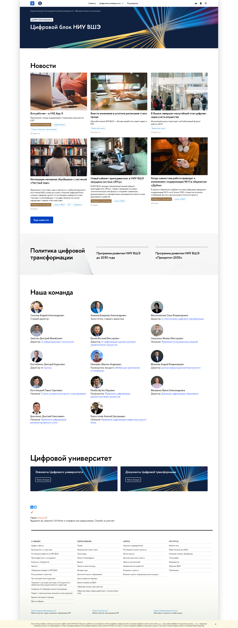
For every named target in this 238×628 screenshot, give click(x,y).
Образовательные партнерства (90, 586)
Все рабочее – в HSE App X (46, 113)
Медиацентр (174, 562)
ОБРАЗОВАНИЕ (84, 541)
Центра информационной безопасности (180, 367)
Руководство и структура (41, 549)
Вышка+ (80, 562)
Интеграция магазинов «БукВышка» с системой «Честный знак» (58, 181)
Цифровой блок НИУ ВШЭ (65, 27)
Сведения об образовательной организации (49, 589)
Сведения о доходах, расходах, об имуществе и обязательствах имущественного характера (50, 583)
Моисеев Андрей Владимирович (167, 364)
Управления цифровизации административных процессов (110, 395)
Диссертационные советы (134, 558)
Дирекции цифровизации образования (179, 393)
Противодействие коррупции (43, 578)
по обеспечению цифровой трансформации (182, 318)
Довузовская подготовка (87, 549)
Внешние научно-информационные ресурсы (140, 574)
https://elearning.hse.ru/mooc (166, 610)
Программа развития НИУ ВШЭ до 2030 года (118, 255)
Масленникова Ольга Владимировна (169, 315)
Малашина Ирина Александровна (168, 390)
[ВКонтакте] (31, 507)
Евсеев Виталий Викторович (105, 338)
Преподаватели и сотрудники (43, 558)
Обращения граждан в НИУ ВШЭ (44, 570)
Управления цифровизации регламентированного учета (48, 421)
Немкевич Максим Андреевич (106, 364)
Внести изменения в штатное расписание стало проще (119, 115)
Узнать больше (43, 479)
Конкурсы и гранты (131, 570)
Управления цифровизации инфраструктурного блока (118, 421)
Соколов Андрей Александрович (47, 315)
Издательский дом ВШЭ (178, 549)
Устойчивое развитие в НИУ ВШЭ (45, 554)
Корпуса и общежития (40, 562)
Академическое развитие (133, 566)
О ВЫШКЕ (36, 541)
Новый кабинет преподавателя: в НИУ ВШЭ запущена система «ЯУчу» (117, 180)
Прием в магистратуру (86, 566)
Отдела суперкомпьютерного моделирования (63, 393)
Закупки (34, 566)
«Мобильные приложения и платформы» (115, 369)
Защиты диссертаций (131, 562)
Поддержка (132, 3)
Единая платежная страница (42, 597)
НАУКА (126, 541)
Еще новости (41, 220)
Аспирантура (82, 570)
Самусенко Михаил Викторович (167, 338)
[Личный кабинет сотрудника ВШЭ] (201, 3)
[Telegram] (35, 507)
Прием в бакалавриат (85, 558)
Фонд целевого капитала (41, 574)
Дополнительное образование (89, 574)
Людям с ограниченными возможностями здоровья (52, 593)
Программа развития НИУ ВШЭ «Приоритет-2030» (177, 255)
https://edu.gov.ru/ (100, 610)
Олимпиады (82, 554)
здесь (160, 624)
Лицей (79, 545)
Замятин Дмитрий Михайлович (46, 338)
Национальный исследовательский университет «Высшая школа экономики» (65, 11)
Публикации (174, 570)
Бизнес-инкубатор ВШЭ (86, 582)
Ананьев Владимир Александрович (108, 315)
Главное (92, 3)
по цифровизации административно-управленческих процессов (113, 343)
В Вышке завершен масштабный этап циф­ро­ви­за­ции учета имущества (179, 115)
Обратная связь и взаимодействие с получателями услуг (97, 592)
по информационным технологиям (57, 341)
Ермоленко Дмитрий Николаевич (47, 416)
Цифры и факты (37, 545)
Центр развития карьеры (87, 578)
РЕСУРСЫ (173, 541)
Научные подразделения (133, 545)
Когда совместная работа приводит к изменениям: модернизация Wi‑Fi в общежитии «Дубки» (179, 181)
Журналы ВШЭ (175, 566)
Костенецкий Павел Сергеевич (46, 390)
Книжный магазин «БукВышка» (181, 554)
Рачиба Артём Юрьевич (103, 390)
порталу (48, 367)
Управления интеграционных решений (179, 341)
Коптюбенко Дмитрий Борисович (47, 364)
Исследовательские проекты (135, 549)
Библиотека (174, 545)
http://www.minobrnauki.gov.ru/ (43, 610)
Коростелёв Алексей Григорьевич (108, 416)
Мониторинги (128, 554)
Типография (174, 558)
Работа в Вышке (37, 601)
